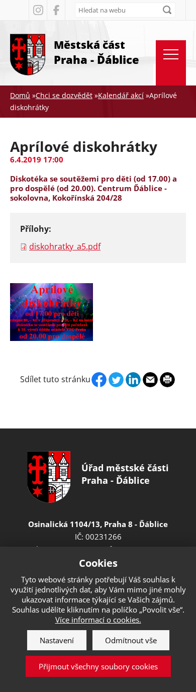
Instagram (38, 10)
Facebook (56, 10)
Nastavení (57, 640)
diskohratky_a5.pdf (65, 246)
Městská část (96, 52)
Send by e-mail (150, 379)
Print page (167, 379)
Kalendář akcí (121, 95)
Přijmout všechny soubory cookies (98, 666)
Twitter (116, 379)
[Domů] (27, 53)
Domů (20, 95)
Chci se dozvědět (64, 95)
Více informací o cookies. (98, 620)
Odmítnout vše (131, 640)
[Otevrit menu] (171, 62)
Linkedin (133, 379)
